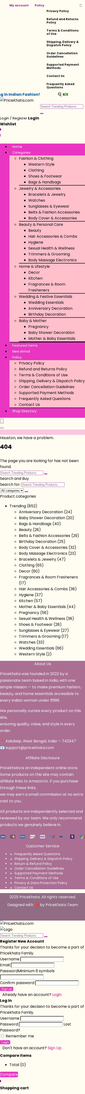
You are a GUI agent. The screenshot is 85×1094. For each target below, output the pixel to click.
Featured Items (25, 345)
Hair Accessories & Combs (52, 236)
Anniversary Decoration (50, 308)
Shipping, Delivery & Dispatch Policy (63, 43)
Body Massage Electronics (52, 260)
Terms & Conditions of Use (63, 32)
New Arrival (21, 351)
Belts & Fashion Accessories (54, 212)
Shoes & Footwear (45, 176)
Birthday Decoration (47, 314)
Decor (34, 272)
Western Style (41, 164)
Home (17, 146)
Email (5, 965)
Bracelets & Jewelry (47, 194)
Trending (17, 506)
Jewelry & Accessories (40, 188)
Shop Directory (24, 411)
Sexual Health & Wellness (51, 248)
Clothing (36, 170)
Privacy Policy (58, 11)
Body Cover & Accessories (52, 218)
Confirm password (17, 982)
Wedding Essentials (46, 302)
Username (9, 959)
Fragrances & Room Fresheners (48, 577)
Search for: (10, 484)
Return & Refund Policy (33, 863)
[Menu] (2, 420)
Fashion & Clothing (36, 158)
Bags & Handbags (44, 182)
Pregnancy (38, 326)
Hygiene (35, 242)
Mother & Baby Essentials (51, 338)
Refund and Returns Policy (62, 20)
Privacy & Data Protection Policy (40, 883)
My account (19, 5)
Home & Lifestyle (34, 266)
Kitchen (35, 278)
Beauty (34, 230)
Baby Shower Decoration (51, 332)
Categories (21, 152)
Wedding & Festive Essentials (45, 296)
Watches (36, 200)
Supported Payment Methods (63, 66)
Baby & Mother (33, 320)
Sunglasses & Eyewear (48, 206)
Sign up (6, 989)
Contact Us (55, 76)
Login (5, 1042)
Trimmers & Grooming (49, 254)
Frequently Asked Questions (60, 85)
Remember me (19, 1036)
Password (27, 971)
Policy (39, 5)
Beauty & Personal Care (41, 224)
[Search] (2, 428)
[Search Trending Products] (41, 113)
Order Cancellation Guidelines (62, 55)
